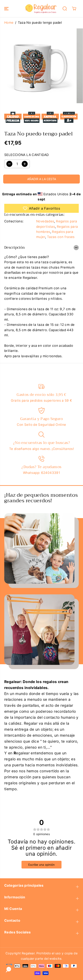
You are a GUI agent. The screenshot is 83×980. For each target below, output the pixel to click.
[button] (6, 8)
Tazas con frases (61, 237)
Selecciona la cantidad (26, 155)
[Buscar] (64, 8)
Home (9, 23)
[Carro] (74, 8)
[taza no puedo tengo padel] (37, 65)
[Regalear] (40, 8)
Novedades (45, 221)
